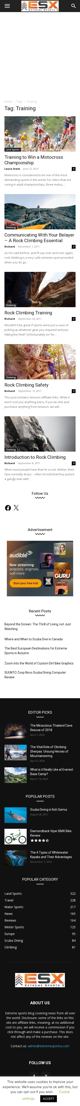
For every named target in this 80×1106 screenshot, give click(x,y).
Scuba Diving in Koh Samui (48, 809)
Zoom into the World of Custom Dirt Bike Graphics (39, 663)
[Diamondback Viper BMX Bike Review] (15, 836)
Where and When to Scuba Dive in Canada (33, 639)
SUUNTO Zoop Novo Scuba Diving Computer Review (35, 675)
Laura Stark (12, 168)
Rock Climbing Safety (26, 385)
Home (8, 102)
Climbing (11, 227)
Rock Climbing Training (28, 312)
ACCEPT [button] (48, 1098)
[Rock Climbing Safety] (40, 361)
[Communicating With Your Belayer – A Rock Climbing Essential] (40, 211)
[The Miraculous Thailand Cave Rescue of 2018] (15, 731)
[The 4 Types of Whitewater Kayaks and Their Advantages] (15, 858)
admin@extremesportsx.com (48, 1046)
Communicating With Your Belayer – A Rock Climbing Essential (39, 237)
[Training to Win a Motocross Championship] (40, 134)
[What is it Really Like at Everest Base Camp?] (15, 775)
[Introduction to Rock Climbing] (40, 434)
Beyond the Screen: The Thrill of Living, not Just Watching (37, 626)
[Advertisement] (40, 54)
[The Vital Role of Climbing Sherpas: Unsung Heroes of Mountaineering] (15, 752)
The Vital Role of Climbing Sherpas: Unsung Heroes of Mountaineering (49, 751)
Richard (9, 246)
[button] (7, 6)
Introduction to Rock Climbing (35, 457)
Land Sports (13, 149)
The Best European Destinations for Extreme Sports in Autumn (35, 651)
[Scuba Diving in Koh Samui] (15, 815)
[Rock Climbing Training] (40, 289)
